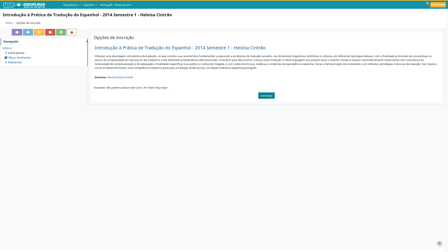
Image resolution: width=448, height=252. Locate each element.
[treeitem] (44, 55)
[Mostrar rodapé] (439, 243)
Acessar (439, 4)
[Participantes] (39, 32)
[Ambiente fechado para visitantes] (72, 32)
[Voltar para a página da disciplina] (17, 32)
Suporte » (89, 4)
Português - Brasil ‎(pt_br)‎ (115, 4)
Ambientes (15, 62)
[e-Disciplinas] (29, 4)
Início (9, 22)
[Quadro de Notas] (61, 32)
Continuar (266, 95)
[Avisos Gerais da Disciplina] (28, 32)
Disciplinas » (70, 4)
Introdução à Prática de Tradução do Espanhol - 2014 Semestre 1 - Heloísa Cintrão (180, 48)
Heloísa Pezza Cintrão (120, 77)
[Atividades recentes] (50, 32)
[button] (427, 4)
